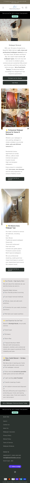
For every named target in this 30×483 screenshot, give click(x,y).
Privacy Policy (7, 435)
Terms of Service (8, 442)
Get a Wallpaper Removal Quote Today (15, 403)
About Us (5, 428)
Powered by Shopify (22, 482)
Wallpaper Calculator (9, 432)
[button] (3, 7)
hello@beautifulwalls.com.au (12, 457)
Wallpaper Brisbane (8, 446)
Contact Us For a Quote (13, 178)
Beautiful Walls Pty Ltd (12, 482)
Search (5, 421)
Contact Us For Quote (15, 78)
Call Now (15, 82)
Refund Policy (7, 439)
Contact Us (6, 424)
